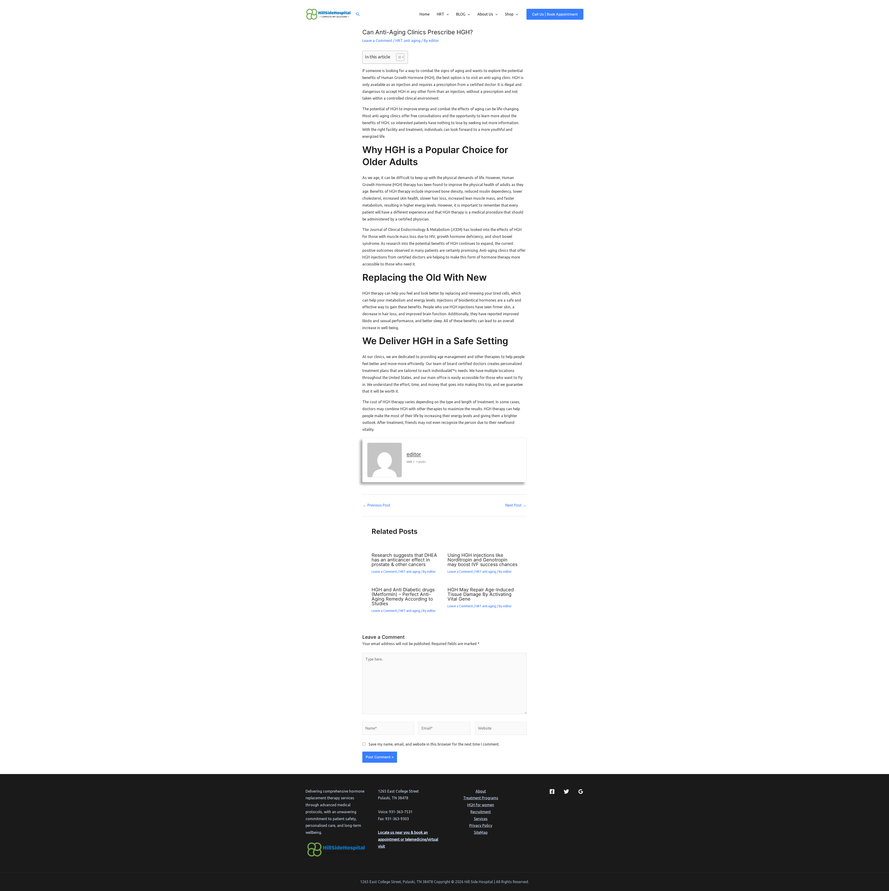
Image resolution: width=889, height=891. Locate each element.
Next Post (515, 505)
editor (414, 454)
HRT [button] (440, 14)
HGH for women (480, 805)
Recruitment (480, 812)
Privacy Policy (480, 825)
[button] (358, 14)
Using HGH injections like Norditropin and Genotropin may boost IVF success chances (482, 559)
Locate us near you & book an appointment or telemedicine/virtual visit (408, 839)
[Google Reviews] (580, 791)
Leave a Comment (377, 40)
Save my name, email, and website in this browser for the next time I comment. (434, 744)
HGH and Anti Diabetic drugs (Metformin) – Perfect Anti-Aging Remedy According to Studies (403, 596)
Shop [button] (509, 14)
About (481, 791)
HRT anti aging (407, 40)
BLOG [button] (460, 14)
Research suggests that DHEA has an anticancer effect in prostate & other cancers (404, 559)
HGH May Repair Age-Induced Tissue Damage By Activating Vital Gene (481, 594)
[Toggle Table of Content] (398, 57)
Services (481, 819)
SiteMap (481, 832)
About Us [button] (485, 14)
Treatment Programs (480, 798)
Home (424, 14)
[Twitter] (566, 791)
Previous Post (376, 505)
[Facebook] (552, 791)
